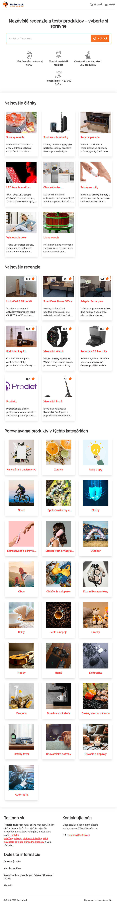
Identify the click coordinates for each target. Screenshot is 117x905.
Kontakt (8, 885)
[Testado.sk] (13, 4)
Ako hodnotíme (12, 868)
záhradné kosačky (34, 841)
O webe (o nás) (12, 861)
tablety (18, 838)
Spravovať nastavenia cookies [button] (98, 900)
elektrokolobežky (32, 838)
